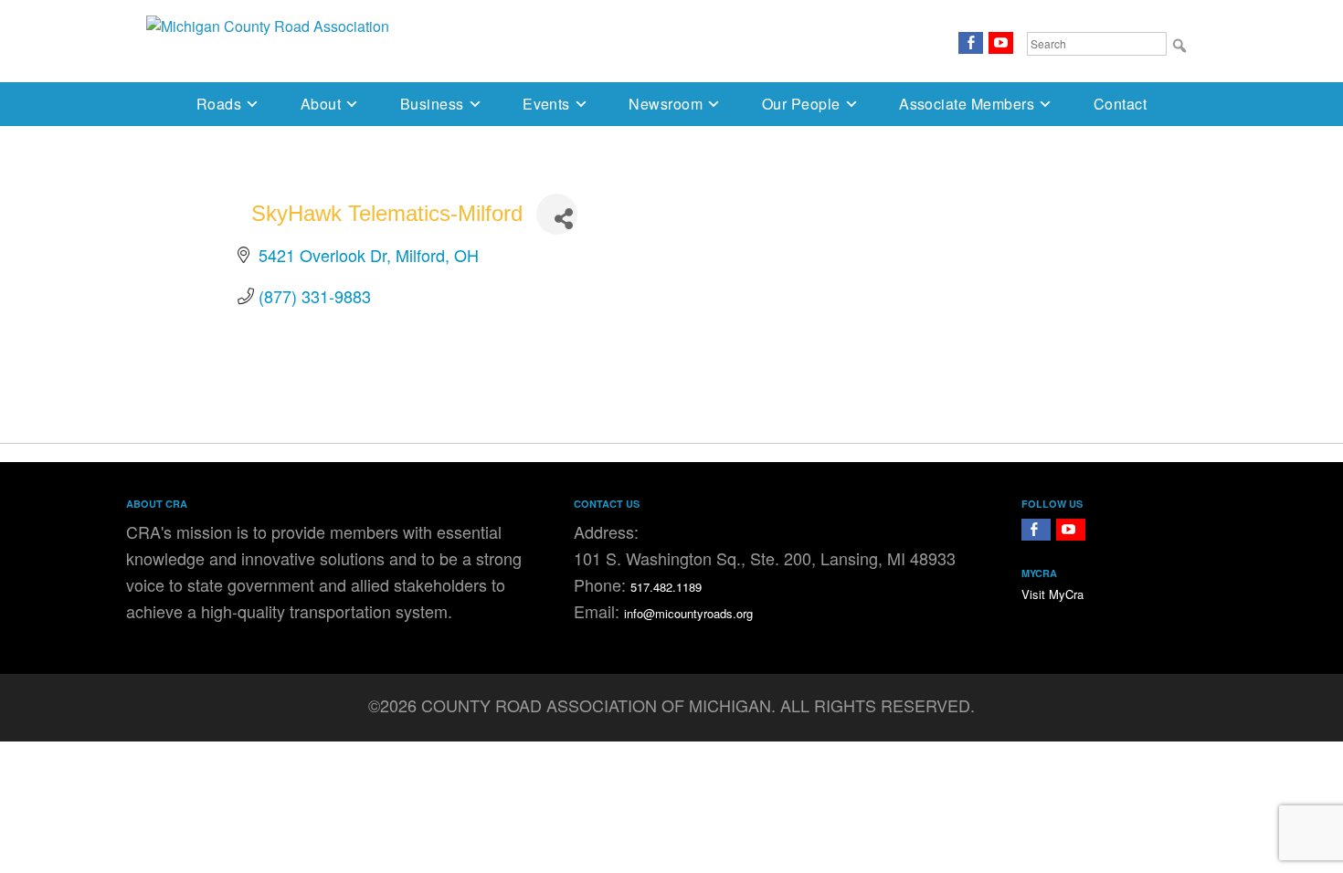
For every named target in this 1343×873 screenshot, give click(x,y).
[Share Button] (556, 214)
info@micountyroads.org (688, 613)
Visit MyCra (1052, 594)
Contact (1120, 103)
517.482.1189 (666, 586)
